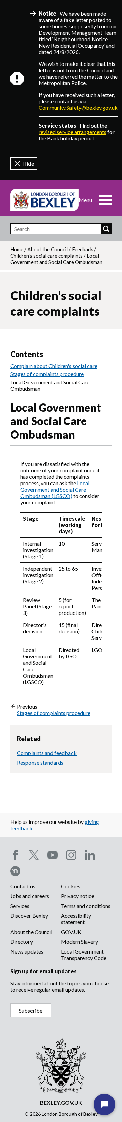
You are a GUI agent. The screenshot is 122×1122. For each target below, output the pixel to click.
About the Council (47, 249)
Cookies (70, 886)
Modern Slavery (79, 941)
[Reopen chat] (104, 1104)
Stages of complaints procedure (47, 374)
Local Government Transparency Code (83, 954)
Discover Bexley (29, 915)
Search (106, 229)
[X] (34, 855)
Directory (21, 941)
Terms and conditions (85, 906)
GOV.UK (71, 932)
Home (16, 249)
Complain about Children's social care (53, 366)
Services (19, 906)
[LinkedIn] (90, 855)
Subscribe (30, 1010)
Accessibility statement (76, 918)
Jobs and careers (29, 896)
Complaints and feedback (47, 753)
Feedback (82, 249)
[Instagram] (71, 855)
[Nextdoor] (15, 871)
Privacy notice (77, 896)
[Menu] (105, 200)
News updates (26, 951)
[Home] (44, 200)
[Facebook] (15, 855)
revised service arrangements (72, 132)
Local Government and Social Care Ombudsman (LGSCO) (54, 489)
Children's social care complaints (46, 256)
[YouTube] (52, 855)
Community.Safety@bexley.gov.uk (78, 107)
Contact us (22, 886)
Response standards (40, 762)
